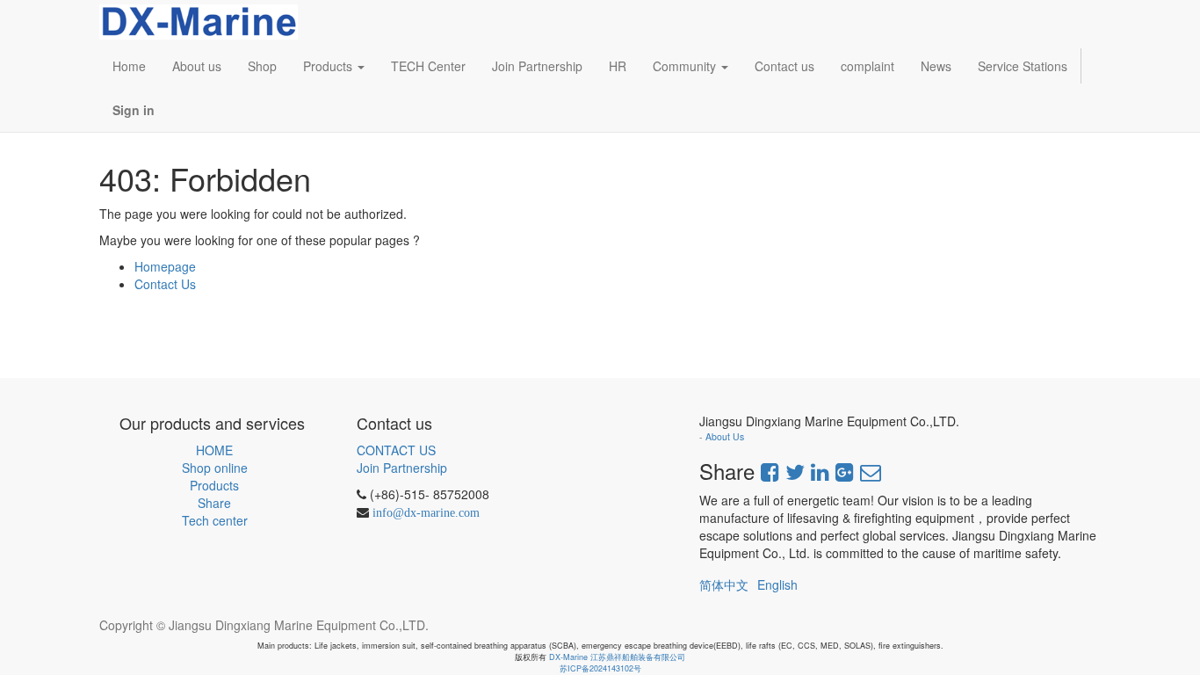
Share (214, 503)
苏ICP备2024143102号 (600, 668)
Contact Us (165, 284)
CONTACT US (396, 450)
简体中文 (723, 584)
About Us (724, 436)
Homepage (165, 266)
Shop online (215, 467)
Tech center (215, 520)
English (777, 584)
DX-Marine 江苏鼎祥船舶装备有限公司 (617, 657)
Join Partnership (402, 467)
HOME (214, 450)
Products (214, 485)
